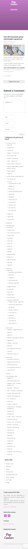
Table (8, 265)
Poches (9, 441)
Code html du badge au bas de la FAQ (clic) (14, 544)
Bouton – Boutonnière (12, 393)
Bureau (9, 227)
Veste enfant (12, 323)
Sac (8, 181)
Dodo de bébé (12, 280)
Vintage (8, 482)
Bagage (10, 186)
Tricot (7, 373)
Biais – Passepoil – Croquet (13, 390)
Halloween (8, 466)
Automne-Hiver (9, 463)
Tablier (9, 214)
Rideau (9, 257)
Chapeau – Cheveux (12, 153)
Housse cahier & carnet (13, 163)
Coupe (8, 401)
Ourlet (8, 435)
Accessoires (6, 43)
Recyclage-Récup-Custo (11, 474)
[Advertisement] (14, 22)
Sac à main (11, 210)
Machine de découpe (12, 427)
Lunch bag (11, 202)
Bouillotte (9, 147)
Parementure (10, 438)
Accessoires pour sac (14, 183)
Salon (8, 262)
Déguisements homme (12, 362)
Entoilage (9, 414)
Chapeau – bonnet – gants (15, 302)
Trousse (12, 43)
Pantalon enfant (12, 310)
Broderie (8, 223)
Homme (8, 357)
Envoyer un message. (9, 524)
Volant (8, 454)
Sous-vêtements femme (13, 348)
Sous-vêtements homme (13, 367)
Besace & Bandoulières (14, 191)
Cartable (11, 197)
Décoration (8, 225)
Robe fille (11, 318)
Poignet (9, 443)
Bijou (8, 145)
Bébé (8, 270)
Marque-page (10, 171)
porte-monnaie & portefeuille (14, 176)
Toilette (9, 216)
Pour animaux (10, 179)
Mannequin (10, 432)
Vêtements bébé (12, 283)
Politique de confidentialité (10, 507)
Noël (8, 251)
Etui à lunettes (10, 155)
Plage (8, 173)
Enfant (7, 268)
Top (8, 351)
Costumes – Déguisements (13, 329)
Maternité (9, 340)
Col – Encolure (10, 398)
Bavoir (10, 275)
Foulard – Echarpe (11, 158)
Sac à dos (11, 207)
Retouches (9, 446)
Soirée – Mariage (10, 477)
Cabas (10, 194)
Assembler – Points (12, 388)
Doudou (9, 289)
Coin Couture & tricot (12, 233)
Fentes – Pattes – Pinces (13, 416)
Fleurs (8, 243)
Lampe (9, 249)
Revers (9, 449)
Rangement (10, 254)
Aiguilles (9, 378)
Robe (8, 345)
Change (10, 277)
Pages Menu (14, 9)
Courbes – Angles (11, 404)
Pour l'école (10, 297)
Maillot (9, 335)
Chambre (9, 230)
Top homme (10, 370)
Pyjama (10, 315)
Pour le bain (11, 312)
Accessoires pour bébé (14, 272)
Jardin (8, 246)
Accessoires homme (12, 359)
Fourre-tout (11, 199)
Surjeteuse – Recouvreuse (13, 451)
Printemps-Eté (9, 472)
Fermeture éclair (11, 419)
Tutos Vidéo (9, 480)
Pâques (8, 469)
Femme (8, 328)
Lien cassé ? (8, 76)
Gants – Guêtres (11, 161)
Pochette (11, 205)
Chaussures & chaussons (15, 304)
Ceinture (9, 150)
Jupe (8, 332)
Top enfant (11, 320)
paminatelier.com (11, 41)
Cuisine (9, 238)
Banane (10, 189)
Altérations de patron (12, 380)
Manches (9, 430)
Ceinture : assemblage (12, 396)
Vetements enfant (11, 300)
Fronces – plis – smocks (13, 422)
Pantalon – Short (11, 343)
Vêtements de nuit (11, 354)
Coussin (9, 235)
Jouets (8, 292)
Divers (8, 241)
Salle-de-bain (10, 259)
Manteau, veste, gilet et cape (14, 337)
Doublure (9, 411)
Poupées (9, 294)
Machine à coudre (11, 424)
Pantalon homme (11, 364)
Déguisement (10, 286)
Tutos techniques (10, 376)
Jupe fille (11, 307)
